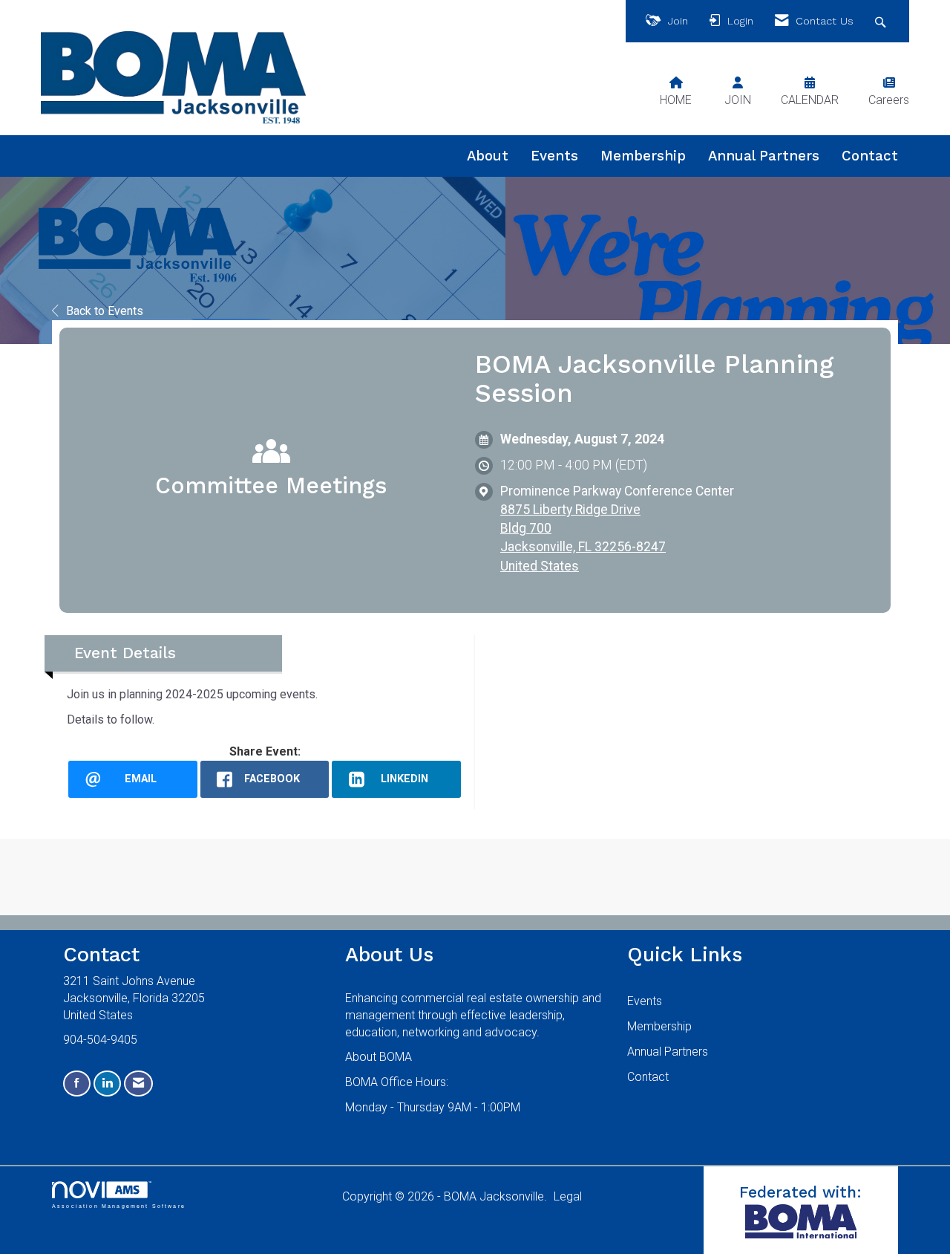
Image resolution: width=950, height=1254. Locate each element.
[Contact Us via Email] (138, 1084)
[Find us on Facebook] (77, 1084)
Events (554, 156)
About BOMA (378, 1057)
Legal (568, 1196)
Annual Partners (763, 156)
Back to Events (104, 311)
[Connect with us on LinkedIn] (107, 1084)
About (487, 156)
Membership (643, 156)
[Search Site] (882, 21)
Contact (870, 156)
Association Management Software (119, 1206)
